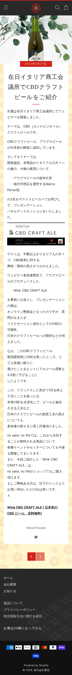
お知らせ (10, 591)
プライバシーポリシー (20, 610)
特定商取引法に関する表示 (23, 616)
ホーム (8, 578)
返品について (13, 603)
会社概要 (10, 584)
